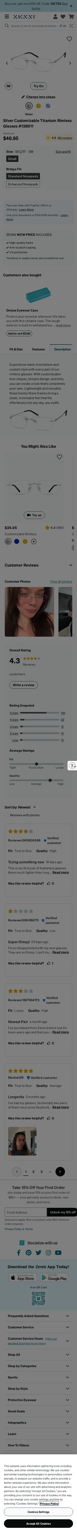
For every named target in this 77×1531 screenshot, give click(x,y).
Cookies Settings (38, 1512)
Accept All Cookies (38, 1523)
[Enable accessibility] (72, 765)
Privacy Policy (49, 1503)
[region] (38, 1492)
